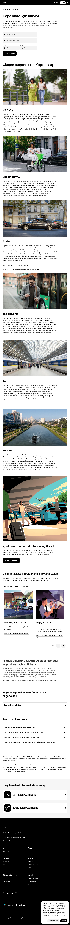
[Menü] (67, 2)
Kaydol (63, 2)
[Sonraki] (63, 646)
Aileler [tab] (17, 586)
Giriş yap (56, 2)
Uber (4, 3)
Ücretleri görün (10, 53)
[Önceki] (58, 646)
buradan (48, 915)
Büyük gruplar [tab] (8, 586)
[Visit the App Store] (20, 905)
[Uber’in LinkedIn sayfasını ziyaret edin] (4, 893)
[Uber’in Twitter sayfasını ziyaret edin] (16, 893)
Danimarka (6, 9)
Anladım (63, 920)
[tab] (32, 587)
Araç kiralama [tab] (25, 586)
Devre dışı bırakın (53, 920)
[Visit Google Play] (8, 905)
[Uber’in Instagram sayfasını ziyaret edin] (12, 893)
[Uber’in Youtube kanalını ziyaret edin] (8, 893)
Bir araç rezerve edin (11, 560)
